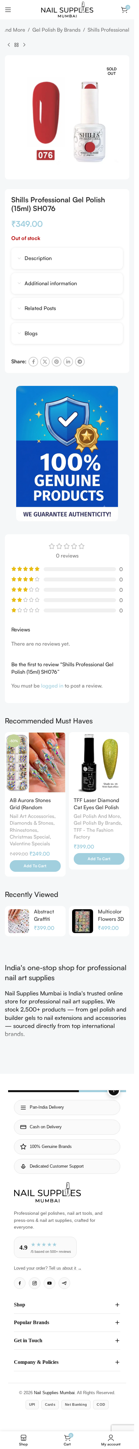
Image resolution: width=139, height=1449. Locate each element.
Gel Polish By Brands (56, 29)
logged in (52, 685)
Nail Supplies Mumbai (54, 1393)
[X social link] (45, 362)
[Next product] (24, 45)
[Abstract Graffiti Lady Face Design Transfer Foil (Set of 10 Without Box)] (18, 921)
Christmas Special (30, 837)
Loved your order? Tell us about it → (48, 1268)
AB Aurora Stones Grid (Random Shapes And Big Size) (34, 807)
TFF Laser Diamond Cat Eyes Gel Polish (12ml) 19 (96, 807)
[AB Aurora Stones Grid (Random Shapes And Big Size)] (35, 762)
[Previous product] (9, 45)
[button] (35, 866)
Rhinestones (23, 830)
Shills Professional (108, 29)
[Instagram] (34, 1283)
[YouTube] (49, 1283)
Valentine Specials (30, 843)
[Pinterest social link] (56, 362)
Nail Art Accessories (32, 816)
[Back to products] (16, 45)
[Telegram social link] (80, 362)
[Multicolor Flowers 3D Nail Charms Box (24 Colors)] (82, 921)
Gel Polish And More (97, 816)
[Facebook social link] (33, 362)
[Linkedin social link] (68, 362)
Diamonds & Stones (31, 823)
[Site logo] (67, 9)
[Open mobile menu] (8, 9)
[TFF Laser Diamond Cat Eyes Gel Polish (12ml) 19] (99, 762)
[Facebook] (20, 1283)
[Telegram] (64, 1283)
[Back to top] (113, 1090)
